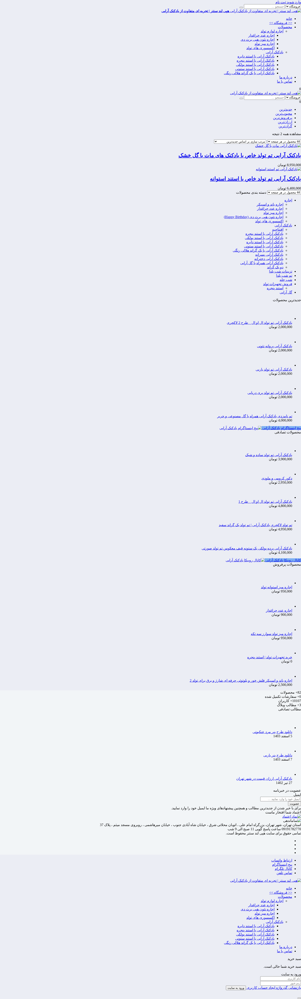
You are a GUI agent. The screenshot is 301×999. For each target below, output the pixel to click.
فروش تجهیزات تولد (277, 284)
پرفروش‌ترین (282, 118)
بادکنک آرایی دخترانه (268, 259)
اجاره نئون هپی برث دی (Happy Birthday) (253, 217)
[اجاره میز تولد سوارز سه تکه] (285, 629)
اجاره (288, 200)
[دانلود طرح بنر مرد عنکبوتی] (285, 728)
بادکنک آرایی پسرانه (269, 254)
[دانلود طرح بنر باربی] (285, 751)
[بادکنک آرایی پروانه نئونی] (285, 342)
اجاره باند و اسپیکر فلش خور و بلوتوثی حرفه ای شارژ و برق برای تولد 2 (241, 680)
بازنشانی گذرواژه (288, 988)
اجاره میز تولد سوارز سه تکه (271, 634)
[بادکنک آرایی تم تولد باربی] (285, 365)
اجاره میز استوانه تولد (276, 587)
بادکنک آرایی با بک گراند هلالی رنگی (249, 73)
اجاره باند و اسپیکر (270, 204)
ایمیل (297, 795)
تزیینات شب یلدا (280, 271)
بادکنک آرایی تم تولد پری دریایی (269, 393)
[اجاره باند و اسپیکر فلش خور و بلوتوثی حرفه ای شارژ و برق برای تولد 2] (285, 676)
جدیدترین (285, 109)
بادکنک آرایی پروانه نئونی (274, 346)
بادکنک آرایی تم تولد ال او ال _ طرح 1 (265, 501)
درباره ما (285, 77)
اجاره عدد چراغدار (261, 35)
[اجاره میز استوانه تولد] (285, 583)
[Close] (299, 998)
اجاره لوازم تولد (272, 31)
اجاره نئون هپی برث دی (258, 39)
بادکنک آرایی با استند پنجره (256, 60)
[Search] (241, 7)
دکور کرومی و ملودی (276, 478)
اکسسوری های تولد (260, 48)
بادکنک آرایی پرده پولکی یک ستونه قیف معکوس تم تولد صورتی (247, 548)
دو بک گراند (275, 267)
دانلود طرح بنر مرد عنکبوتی (272, 732)
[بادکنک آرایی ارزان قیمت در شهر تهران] (285, 774)
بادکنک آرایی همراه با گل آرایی (261, 263)
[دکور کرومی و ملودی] (285, 474)
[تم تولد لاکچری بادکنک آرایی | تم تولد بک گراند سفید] (285, 521)
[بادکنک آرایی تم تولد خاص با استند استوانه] (278, 169)
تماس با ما (284, 81)
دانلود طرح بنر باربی (277, 755)
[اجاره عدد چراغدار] (285, 606)
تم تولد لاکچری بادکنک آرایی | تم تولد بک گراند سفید (255, 525)
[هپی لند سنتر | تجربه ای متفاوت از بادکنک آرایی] (265, 93)
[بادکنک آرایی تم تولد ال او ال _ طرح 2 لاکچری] (285, 318)
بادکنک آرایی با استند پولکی (255, 65)
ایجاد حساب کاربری (260, 988)
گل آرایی (286, 292)
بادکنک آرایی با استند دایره (256, 56)
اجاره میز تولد (265, 44)
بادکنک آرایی (274, 52)
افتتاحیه (277, 229)
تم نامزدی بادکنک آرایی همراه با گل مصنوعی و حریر (254, 416)
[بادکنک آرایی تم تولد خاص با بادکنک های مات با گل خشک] (278, 146)
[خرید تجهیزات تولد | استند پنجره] (285, 653)
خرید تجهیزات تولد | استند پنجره (269, 657)
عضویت (294, 803)
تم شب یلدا (284, 275)
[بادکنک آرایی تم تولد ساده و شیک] (285, 451)
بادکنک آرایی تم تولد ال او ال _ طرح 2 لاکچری (259, 323)
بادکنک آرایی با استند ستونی (255, 69)
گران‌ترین (285, 126)
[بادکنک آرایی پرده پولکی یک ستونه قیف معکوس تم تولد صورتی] (285, 544)
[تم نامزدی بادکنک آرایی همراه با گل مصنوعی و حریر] (285, 412)
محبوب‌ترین (283, 113)
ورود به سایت (236, 988)
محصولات (285, 27)
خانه (289, 18)
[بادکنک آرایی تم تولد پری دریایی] (285, 388)
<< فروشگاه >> (280, 23)
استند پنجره (275, 288)
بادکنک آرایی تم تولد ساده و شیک (268, 455)
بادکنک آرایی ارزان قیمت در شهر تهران (264, 778)
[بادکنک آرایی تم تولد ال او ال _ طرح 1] (285, 497)
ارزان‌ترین (285, 122)
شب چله (286, 280)
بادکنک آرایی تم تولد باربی (274, 369)
